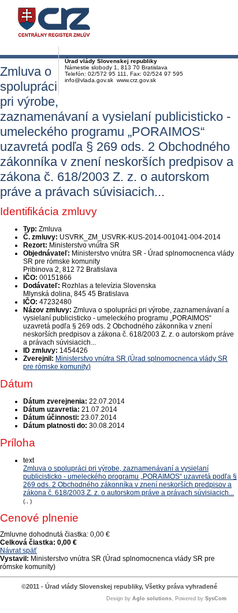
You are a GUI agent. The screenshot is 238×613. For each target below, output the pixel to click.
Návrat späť (18, 550)
